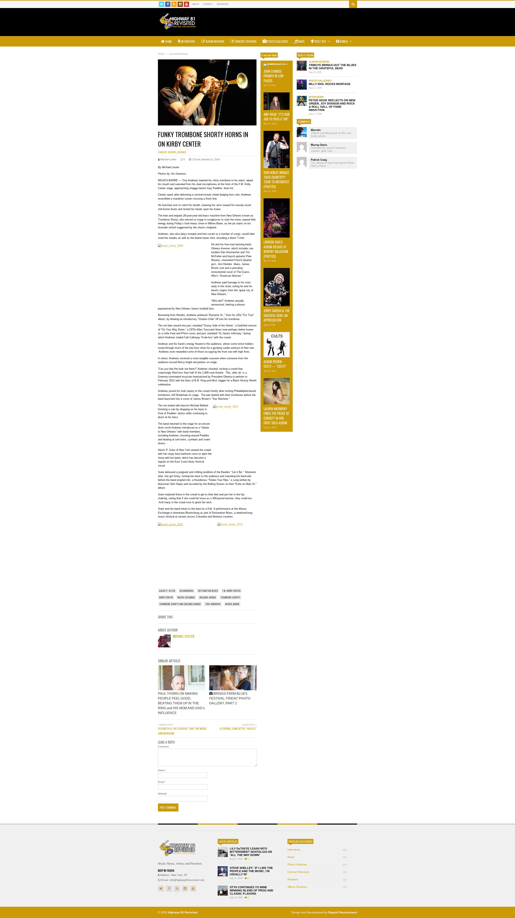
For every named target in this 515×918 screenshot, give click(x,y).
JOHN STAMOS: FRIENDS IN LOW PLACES (273, 76)
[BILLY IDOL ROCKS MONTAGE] (302, 85)
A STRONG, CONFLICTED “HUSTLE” (238, 728)
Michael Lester (183, 636)
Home (168, 41)
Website (162, 793)
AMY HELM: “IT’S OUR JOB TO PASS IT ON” (277, 116)
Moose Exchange (186, 597)
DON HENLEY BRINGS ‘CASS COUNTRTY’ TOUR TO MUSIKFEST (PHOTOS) (276, 179)
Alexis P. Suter (167, 590)
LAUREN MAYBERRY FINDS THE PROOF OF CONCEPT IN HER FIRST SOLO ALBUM (276, 415)
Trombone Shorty (230, 597)
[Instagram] (180, 4)
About (195, 4)
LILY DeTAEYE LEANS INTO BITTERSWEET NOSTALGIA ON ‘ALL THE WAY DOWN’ (251, 852)
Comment (163, 746)
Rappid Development (342, 912)
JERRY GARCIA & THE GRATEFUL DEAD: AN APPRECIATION (276, 315)
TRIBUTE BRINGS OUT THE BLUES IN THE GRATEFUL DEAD (332, 66)
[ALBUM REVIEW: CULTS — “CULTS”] (277, 344)
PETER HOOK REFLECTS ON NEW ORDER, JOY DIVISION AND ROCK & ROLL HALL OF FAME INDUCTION (332, 105)
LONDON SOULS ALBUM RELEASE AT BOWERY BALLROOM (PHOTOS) (276, 249)
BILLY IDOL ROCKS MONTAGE (329, 84)
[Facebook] (167, 4)
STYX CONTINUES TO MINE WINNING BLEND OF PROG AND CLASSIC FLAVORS (251, 890)
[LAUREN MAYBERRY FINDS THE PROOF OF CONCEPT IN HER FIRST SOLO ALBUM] (277, 391)
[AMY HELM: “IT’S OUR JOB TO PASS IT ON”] (277, 101)
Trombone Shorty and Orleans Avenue (180, 604)
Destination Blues (208, 590)
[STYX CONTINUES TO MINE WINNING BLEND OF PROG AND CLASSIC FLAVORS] (223, 891)
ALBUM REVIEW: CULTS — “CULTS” (275, 364)
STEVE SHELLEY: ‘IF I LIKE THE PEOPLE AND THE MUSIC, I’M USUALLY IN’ (251, 871)
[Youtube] (186, 4)
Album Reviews (214, 41)
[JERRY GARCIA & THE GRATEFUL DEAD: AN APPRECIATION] (277, 287)
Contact (208, 4)
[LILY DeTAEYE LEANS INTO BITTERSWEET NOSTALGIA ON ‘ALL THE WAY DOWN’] (223, 852)
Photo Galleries (277, 41)
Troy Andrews (213, 604)
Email (161, 782)
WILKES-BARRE (232, 604)
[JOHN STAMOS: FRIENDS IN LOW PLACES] (277, 65)
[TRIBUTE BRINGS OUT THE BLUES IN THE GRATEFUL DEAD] (302, 66)
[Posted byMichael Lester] (164, 646)
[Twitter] (161, 4)
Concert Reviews (245, 41)
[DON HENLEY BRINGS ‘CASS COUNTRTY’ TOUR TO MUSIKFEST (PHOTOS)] (277, 149)
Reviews (182, 152)
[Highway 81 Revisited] (178, 27)
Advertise (222, 4)
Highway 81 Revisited (183, 912)
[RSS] (174, 4)
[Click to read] (181, 677)
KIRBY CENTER (166, 597)
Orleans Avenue (207, 597)
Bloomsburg (187, 590)
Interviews (187, 41)
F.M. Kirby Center (231, 590)
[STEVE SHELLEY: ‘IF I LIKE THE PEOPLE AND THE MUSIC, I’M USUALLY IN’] (223, 871)
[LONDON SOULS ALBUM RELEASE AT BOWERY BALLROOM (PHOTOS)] (277, 218)
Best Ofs (320, 41)
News (301, 41)
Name (161, 770)
